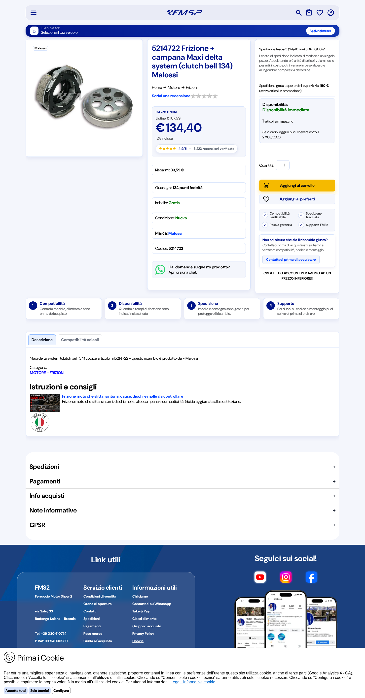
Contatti (89, 611)
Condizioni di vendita (99, 596)
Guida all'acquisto (97, 641)
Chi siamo (140, 596)
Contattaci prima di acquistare (291, 259)
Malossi (175, 233)
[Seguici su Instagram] (285, 579)
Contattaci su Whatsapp (151, 604)
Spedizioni (91, 618)
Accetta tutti (15, 690)
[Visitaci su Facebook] (311, 579)
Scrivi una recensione (171, 95)
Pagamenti (92, 626)
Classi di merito (144, 618)
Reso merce (92, 633)
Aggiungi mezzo (320, 31)
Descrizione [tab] (42, 339)
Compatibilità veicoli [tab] (80, 339)
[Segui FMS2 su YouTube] (260, 579)
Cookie (138, 641)
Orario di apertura (97, 604)
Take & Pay (141, 611)
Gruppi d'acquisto (146, 626)
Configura (61, 690)
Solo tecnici (39, 690)
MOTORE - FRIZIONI (47, 372)
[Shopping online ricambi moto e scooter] (184, 12)
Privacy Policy (143, 633)
